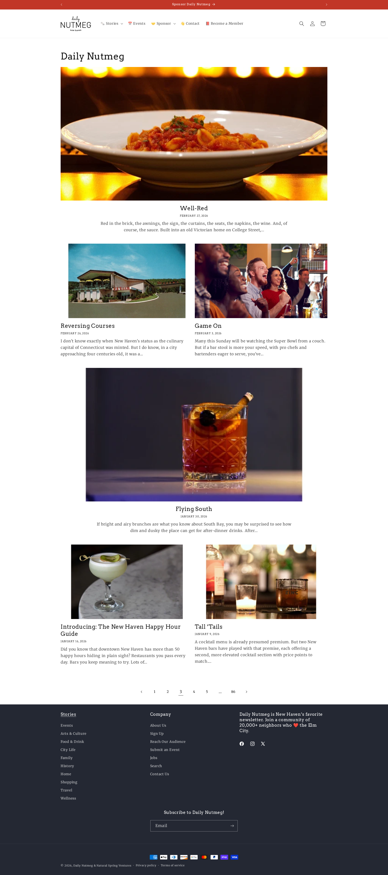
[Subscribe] (232, 825)
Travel (66, 790)
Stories (68, 714)
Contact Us (159, 774)
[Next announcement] (326, 4)
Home (66, 774)
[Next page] (246, 691)
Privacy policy (146, 865)
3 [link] (181, 691)
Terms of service (173, 865)
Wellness (68, 798)
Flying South (194, 508)
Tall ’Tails (209, 626)
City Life (68, 750)
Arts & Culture (73, 733)
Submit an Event (165, 750)
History (67, 766)
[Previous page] (141, 691)
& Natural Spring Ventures (112, 865)
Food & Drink (72, 741)
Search (156, 766)
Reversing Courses (88, 325)
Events (67, 725)
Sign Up (157, 733)
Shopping (69, 782)
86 (233, 691)
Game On (208, 325)
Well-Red (194, 208)
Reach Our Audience (168, 741)
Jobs (153, 758)
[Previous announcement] (61, 4)
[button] (111, 24)
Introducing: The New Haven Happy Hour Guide (121, 630)
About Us (158, 725)
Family (67, 758)
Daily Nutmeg (83, 865)
